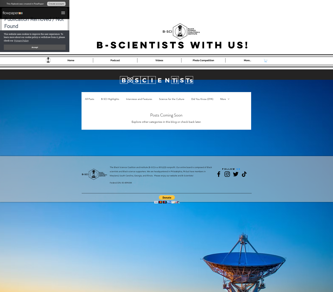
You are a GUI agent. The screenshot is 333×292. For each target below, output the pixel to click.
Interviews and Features (139, 99)
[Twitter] (235, 174)
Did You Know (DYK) (202, 99)
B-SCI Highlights (110, 99)
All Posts (89, 99)
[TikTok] (244, 174)
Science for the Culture (171, 99)
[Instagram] (227, 174)
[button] (266, 60)
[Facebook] (218, 174)
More (223, 99)
